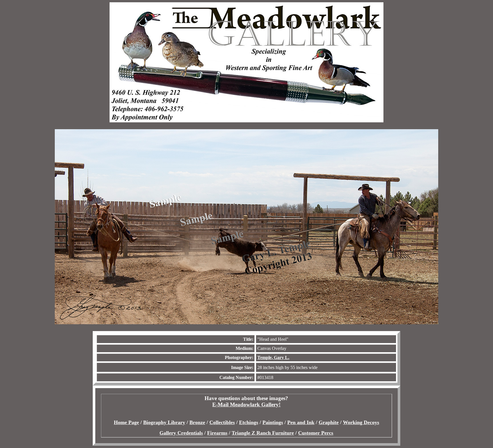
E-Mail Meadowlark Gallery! (246, 405)
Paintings (272, 422)
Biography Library (164, 422)
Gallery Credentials (181, 433)
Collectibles (222, 422)
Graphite (329, 422)
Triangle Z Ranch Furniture (263, 433)
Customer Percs (315, 433)
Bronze (197, 422)
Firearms (217, 433)
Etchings (248, 422)
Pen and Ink (300, 422)
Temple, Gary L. (273, 357)
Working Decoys (361, 422)
